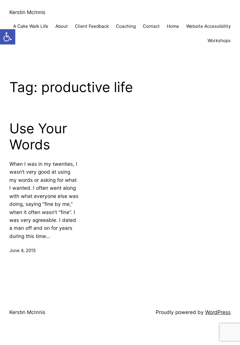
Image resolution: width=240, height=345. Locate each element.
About (61, 26)
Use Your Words (38, 136)
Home (173, 26)
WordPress (218, 312)
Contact (151, 26)
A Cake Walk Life (30, 26)
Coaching (126, 26)
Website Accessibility (208, 26)
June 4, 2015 (22, 250)
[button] (7, 36)
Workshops (219, 40)
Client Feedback (92, 26)
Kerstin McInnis (27, 12)
